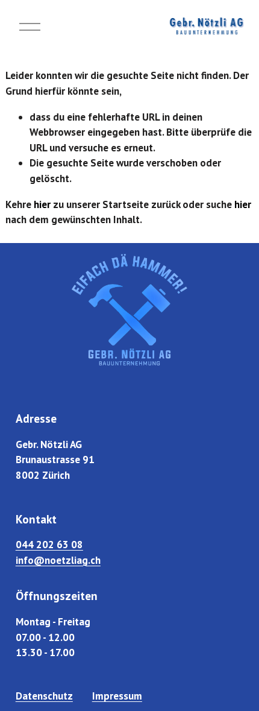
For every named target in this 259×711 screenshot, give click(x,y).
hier (42, 204)
